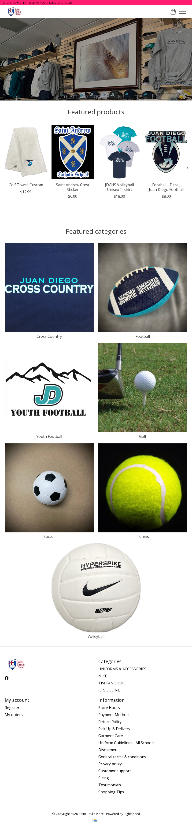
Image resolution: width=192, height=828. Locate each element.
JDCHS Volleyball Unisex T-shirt (119, 187)
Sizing (103, 777)
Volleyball (96, 636)
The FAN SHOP (111, 683)
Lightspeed (132, 814)
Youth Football (49, 436)
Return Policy (110, 721)
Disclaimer (107, 749)
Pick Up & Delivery (114, 728)
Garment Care (110, 735)
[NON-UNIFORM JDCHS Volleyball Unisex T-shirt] (119, 152)
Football (143, 336)
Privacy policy (110, 763)
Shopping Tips (111, 792)
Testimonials (109, 784)
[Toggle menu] (182, 11)
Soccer (49, 536)
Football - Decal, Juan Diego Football (166, 187)
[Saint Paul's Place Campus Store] (14, 11)
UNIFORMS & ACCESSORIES (122, 669)
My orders (14, 714)
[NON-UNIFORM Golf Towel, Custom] (26, 152)
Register (12, 707)
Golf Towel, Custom (26, 184)
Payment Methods (114, 714)
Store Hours (109, 707)
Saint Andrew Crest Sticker (72, 187)
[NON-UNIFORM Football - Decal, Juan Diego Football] (166, 152)
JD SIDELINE (109, 690)
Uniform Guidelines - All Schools (126, 742)
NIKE (102, 676)
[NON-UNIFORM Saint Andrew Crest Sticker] (73, 152)
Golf (142, 436)
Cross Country (49, 336)
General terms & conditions (122, 756)
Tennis (143, 536)
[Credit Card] (95, 821)
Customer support (114, 770)
